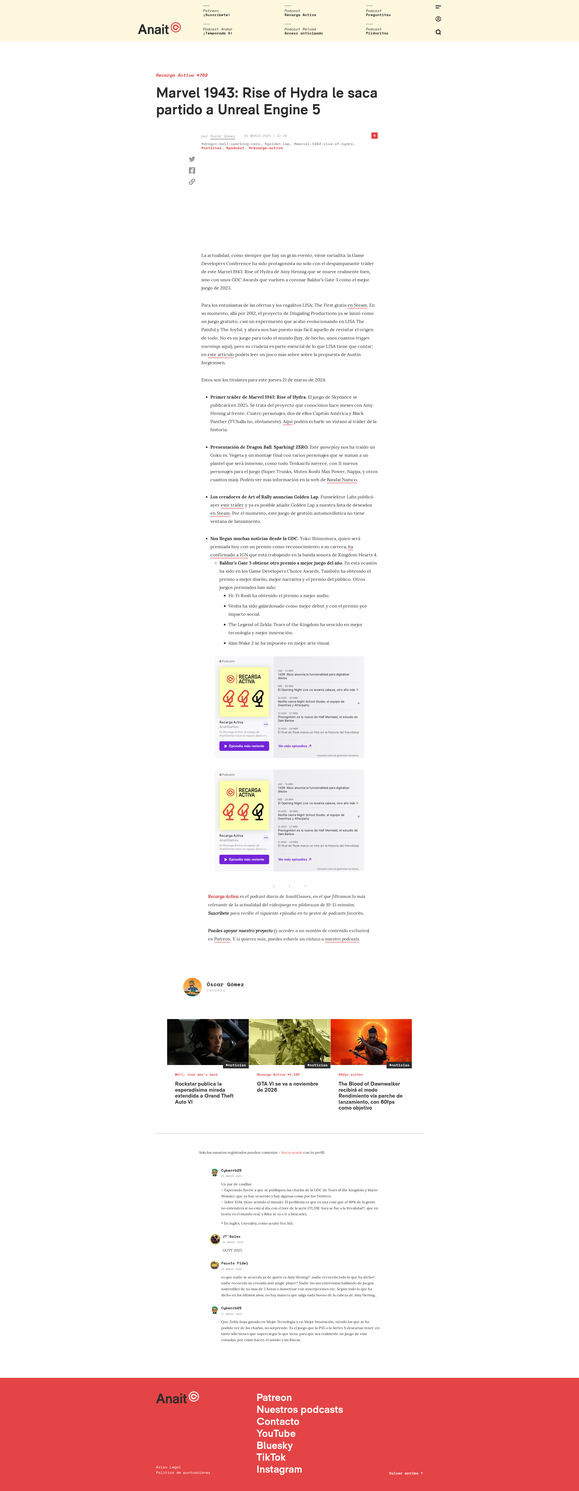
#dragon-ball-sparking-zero (230, 143)
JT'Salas (232, 1236)
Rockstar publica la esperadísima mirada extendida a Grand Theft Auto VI (204, 1092)
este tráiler (232, 505)
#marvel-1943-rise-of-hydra (323, 143)
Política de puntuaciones (183, 1472)
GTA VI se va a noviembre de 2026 (287, 1086)
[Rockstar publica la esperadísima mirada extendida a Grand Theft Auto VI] (208, 1042)
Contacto (277, 1421)
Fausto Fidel (234, 1263)
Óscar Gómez (222, 136)
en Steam (357, 305)
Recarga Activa (300, 15)
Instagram (279, 1469)
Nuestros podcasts (299, 1409)
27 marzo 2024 (231, 1314)
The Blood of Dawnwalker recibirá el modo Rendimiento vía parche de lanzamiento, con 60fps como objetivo (371, 1095)
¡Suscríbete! (216, 15)
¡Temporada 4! (218, 33)
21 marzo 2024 (231, 1176)
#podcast (235, 148)
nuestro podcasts (342, 939)
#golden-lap (277, 143)
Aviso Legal (168, 1467)
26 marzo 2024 (231, 1269)
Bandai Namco (342, 479)
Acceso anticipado (304, 33)
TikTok (271, 1457)
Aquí (288, 421)
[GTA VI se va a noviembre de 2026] (290, 1042)
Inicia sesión (292, 1152)
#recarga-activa (266, 148)
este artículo (221, 354)
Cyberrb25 (231, 1170)
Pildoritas (377, 33)
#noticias (211, 148)
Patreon (222, 939)
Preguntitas (378, 15)
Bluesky (274, 1445)
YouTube (276, 1433)
